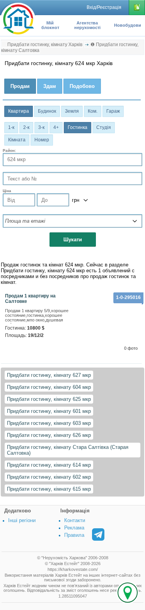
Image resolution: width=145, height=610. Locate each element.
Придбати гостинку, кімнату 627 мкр (49, 375)
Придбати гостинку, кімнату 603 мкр (49, 423)
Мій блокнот (50, 25)
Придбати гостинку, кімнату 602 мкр (49, 477)
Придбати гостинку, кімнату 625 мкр (49, 399)
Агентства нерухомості (87, 25)
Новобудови (127, 25)
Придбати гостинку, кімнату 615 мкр (49, 489)
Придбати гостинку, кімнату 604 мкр (49, 387)
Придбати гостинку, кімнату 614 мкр (49, 465)
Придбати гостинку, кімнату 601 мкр (49, 411)
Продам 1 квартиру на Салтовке (30, 298)
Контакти (74, 520)
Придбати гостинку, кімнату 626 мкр (49, 435)
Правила (74, 535)
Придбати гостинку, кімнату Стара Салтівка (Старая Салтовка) (67, 450)
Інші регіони (22, 520)
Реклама (74, 528)
